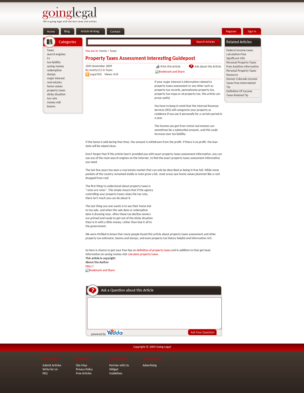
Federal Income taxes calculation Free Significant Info (239, 54)
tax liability (54, 62)
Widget (113, 369)
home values (55, 86)
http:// (89, 266)
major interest (56, 78)
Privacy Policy (84, 369)
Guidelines (115, 373)
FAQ (45, 373)
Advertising (150, 365)
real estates (54, 82)
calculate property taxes (143, 254)
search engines (56, 54)
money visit (54, 102)
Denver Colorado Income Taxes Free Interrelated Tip (241, 83)
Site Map (81, 365)
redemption (54, 70)
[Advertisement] (118, 108)
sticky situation (56, 94)
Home (103, 51)
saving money (55, 66)
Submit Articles (52, 365)
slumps (51, 74)
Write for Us (50, 369)
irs (48, 58)
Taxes (113, 51)
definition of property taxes (153, 250)
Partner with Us (119, 365)
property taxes (56, 90)
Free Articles (83, 373)
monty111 (95, 70)
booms (51, 106)
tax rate (52, 98)
